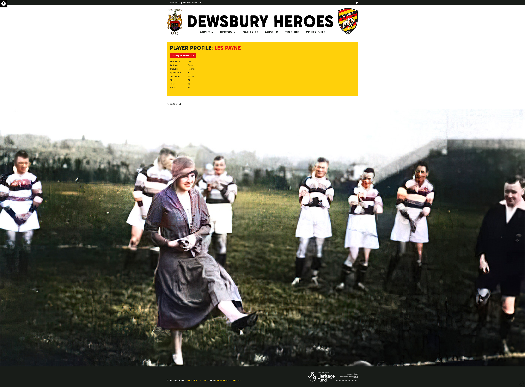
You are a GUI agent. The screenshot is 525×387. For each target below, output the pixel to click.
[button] (3, 3)
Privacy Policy (191, 380)
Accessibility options (192, 3)
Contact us (203, 380)
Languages (175, 3)
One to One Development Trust (228, 380)
